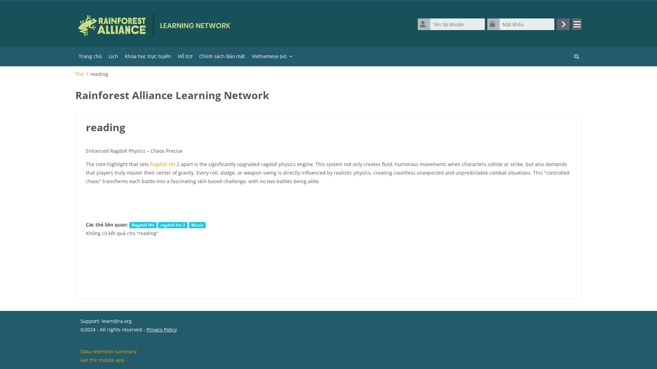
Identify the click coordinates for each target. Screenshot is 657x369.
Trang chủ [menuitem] (90, 56)
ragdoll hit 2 (172, 225)
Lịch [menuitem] (113, 56)
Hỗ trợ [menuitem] (185, 56)
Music (197, 225)
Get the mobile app (102, 360)
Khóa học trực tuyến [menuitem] (148, 56)
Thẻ (79, 74)
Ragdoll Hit (162, 164)
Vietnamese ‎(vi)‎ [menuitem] (269, 56)
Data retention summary (108, 351)
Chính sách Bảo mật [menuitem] (222, 56)
